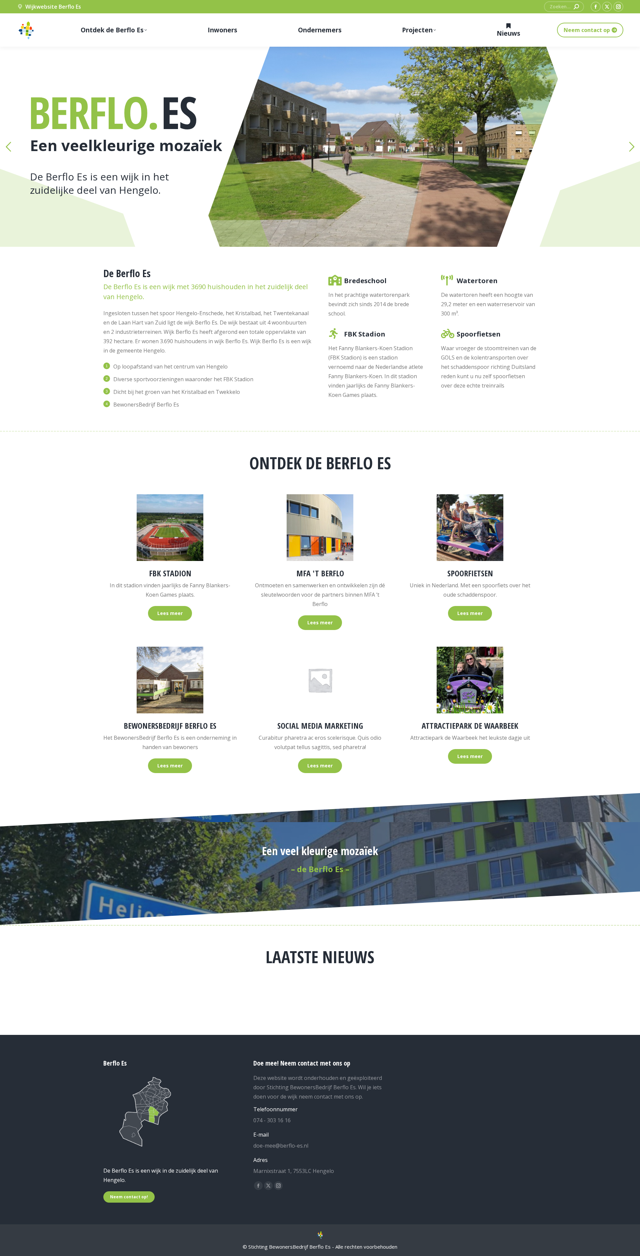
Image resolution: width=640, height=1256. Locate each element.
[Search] (576, 6)
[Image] (170, 527)
